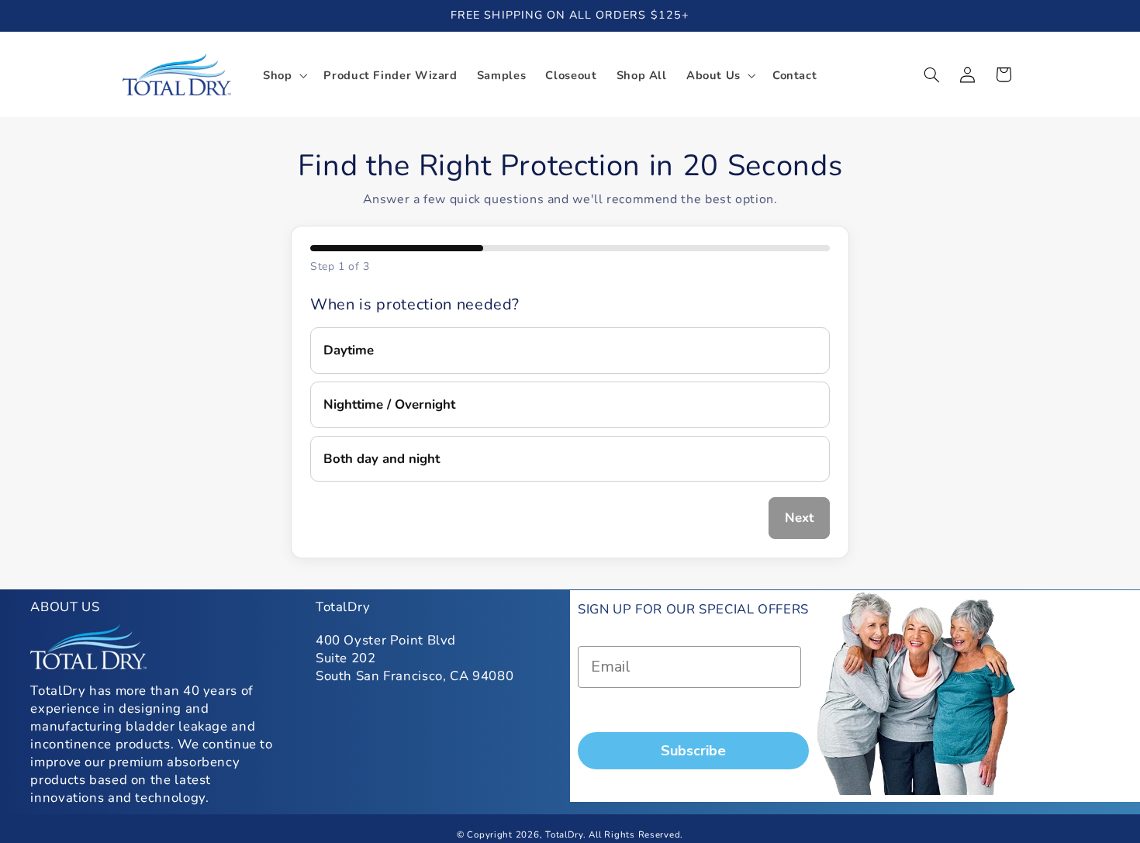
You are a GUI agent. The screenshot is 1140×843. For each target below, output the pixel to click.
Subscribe (693, 750)
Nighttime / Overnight (389, 404)
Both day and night (381, 459)
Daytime (348, 350)
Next (799, 518)
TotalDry (564, 834)
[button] (283, 75)
